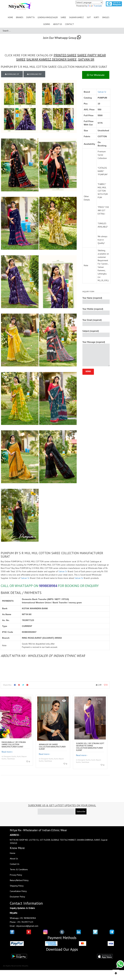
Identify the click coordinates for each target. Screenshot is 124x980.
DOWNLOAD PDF (35, 74)
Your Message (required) (93, 342)
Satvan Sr (102, 91)
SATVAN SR (86, 59)
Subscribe (81, 811)
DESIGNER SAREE (64, 59)
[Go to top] (115, 973)
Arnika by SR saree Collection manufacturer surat (52, 746)
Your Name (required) (92, 298)
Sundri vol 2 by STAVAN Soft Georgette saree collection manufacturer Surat (90, 746)
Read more (7, 751)
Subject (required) (90, 331)
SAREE (82, 55)
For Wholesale (96, 74)
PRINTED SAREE (65, 55)
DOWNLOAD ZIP (13, 74)
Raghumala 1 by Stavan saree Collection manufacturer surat (14, 744)
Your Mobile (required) (92, 309)
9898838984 (48, 586)
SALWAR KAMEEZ (38, 59)
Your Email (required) (92, 320)
